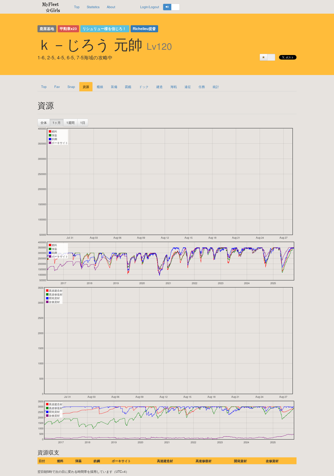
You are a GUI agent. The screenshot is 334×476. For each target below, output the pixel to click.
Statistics (93, 7)
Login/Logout (149, 7)
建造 (159, 86)
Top (77, 7)
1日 (82, 122)
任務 (202, 86)
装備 (114, 86)
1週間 (70, 122)
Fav (57, 86)
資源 (86, 86)
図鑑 (128, 86)
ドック (144, 86)
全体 (43, 122)
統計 (216, 86)
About (111, 7)
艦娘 (100, 86)
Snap (71, 86)
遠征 (187, 86)
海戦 (173, 86)
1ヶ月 (56, 122)
